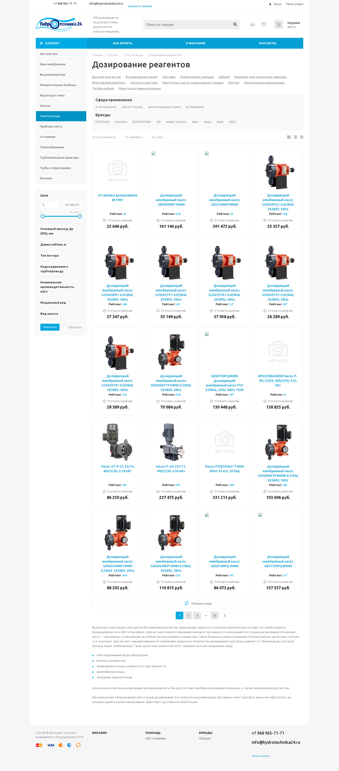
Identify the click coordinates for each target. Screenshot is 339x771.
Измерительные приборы (58, 84)
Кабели (224, 76)
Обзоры (205, 738)
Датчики (168, 76)
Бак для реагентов (106, 76)
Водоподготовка (52, 95)
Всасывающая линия (141, 76)
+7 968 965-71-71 (65, 3)
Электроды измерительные (140, 88)
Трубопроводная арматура (59, 157)
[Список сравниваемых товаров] (252, 25)
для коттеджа (132, 106)
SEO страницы (156, 738)
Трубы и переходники (55, 167)
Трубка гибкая (103, 88)
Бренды (205, 732)
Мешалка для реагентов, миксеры (260, 76)
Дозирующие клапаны (197, 76)
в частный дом (105, 106)
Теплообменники (52, 147)
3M (159, 121)
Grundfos (120, 121)
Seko (195, 121)
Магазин (99, 732)
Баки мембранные (52, 64)
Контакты (267, 43)
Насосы (45, 105)
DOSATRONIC (141, 121)
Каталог (52, 43)
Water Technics (176, 121)
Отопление (48, 136)
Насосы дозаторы (144, 82)
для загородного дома (164, 106)
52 (214, 615)
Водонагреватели (52, 74)
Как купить (122, 43)
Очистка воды (50, 116)
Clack (220, 121)
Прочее (233, 82)
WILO (232, 121)
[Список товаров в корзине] (287, 27)
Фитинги (46, 178)
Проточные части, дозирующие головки (192, 82)
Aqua (207, 121)
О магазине (195, 43)
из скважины (195, 106)
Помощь (153, 732)
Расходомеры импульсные (264, 82)
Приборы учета (51, 126)
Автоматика (49, 53)
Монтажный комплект (109, 82)
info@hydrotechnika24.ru (106, 3)
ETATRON (102, 121)
